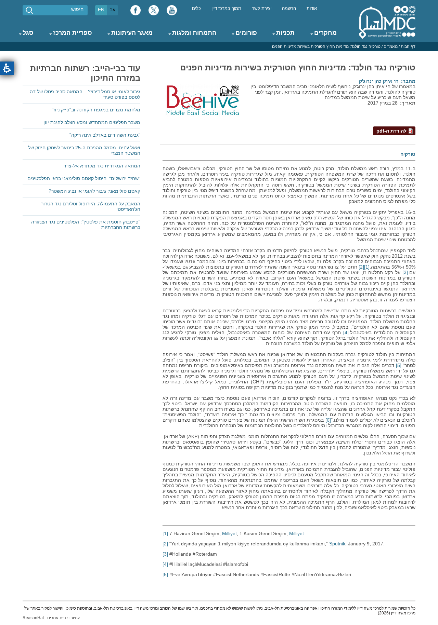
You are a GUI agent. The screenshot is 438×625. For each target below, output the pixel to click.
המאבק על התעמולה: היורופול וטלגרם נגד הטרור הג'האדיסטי (90, 206)
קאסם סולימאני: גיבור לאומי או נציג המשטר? (94, 191)
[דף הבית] (387, 22)
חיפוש (77, 9)
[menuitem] (312, 8)
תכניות (285, 32)
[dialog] (219, 46)
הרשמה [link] (289, 8)
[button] (7, 68)
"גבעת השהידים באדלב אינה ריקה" (104, 135)
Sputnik (337, 543)
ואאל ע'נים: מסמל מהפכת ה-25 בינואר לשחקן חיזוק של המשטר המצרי (84, 150)
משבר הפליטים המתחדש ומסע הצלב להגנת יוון (91, 122)
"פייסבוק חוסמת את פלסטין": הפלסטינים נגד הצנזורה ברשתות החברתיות (85, 224)
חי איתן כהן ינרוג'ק (379, 81)
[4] (346, 332)
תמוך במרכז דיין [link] (226, 8)
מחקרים (325, 32)
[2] (361, 267)
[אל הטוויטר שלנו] (154, 12)
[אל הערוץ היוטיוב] (172, 12)
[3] (405, 272)
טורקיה (407, 154)
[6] (328, 420)
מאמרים (391, 46)
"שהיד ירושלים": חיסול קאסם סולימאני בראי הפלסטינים (83, 178)
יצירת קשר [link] (261, 8)
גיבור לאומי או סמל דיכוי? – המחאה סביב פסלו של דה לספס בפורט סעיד (85, 94)
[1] (367, 267)
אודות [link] (312, 8)
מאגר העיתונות (132, 32)
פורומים (246, 32)
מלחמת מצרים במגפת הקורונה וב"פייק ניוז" (96, 109)
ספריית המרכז (72, 32)
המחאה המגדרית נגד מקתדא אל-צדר (102, 165)
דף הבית (408, 46)
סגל (28, 32)
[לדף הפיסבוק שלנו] (135, 12)
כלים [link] (196, 8)
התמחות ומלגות (194, 32)
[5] (398, 365)
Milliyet (229, 533)
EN (101, 9)
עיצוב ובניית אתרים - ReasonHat (51, 617)
